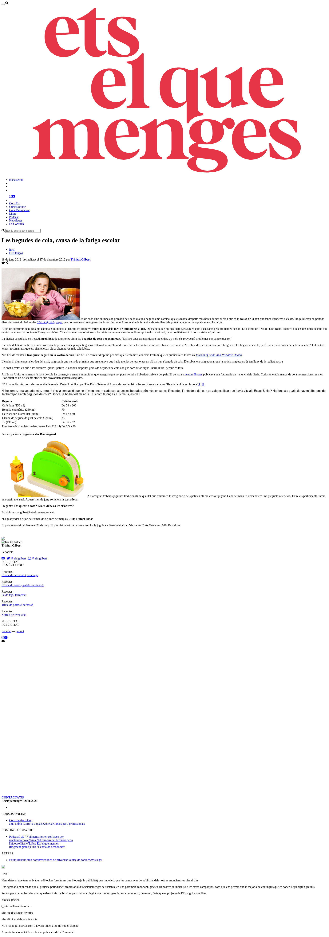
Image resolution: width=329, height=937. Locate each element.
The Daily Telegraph (49, 322)
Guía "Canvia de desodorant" (47, 847)
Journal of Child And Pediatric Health (219, 355)
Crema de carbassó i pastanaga (20, 575)
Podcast (13, 217)
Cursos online (17, 206)
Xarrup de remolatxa (14, 614)
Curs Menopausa (19, 210)
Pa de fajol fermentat (14, 595)
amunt (20, 631)
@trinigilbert (18, 558)
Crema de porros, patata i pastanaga (23, 585)
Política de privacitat (55, 859)
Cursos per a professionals (69, 823)
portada (6, 631)
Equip (12, 859)
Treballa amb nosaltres (29, 859)
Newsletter (15, 220)
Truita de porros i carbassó (17, 604)
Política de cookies (79, 859)
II (203, 384)
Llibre (12, 213)
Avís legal (96, 859)
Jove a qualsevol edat (40, 823)
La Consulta (16, 223)
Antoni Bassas (193, 374)
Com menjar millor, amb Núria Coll (20, 822)
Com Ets (14, 203)
